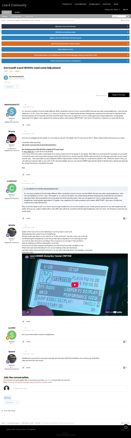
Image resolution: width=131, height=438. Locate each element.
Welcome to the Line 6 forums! (65, 26)
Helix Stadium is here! (65, 49)
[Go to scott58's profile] (11, 335)
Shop (116, 4)
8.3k (12, 196)
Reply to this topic (118, 95)
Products (67, 4)
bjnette (12, 225)
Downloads (94, 4)
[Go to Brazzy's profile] (11, 138)
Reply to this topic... (21, 388)
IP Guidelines (31, 429)
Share (8, 82)
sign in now (48, 380)
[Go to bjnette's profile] (11, 232)
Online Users (29, 16)
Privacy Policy (21, 429)
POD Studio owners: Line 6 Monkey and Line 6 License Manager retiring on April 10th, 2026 (65, 55)
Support (107, 4)
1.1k (12, 240)
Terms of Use (10, 429)
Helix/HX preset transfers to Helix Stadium (65, 43)
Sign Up (125, 9)
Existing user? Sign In (112, 9)
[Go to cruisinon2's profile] (11, 188)
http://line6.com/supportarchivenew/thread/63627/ (39, 145)
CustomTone (80, 4)
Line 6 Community (14, 5)
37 (12, 343)
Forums (4, 16)
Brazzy (12, 131)
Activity (17, 12)
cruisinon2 (12, 181)
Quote (28, 125)
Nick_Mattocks (29, 152)
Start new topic (101, 95)
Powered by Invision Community (65, 435)
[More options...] (26, 104)
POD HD (22, 79)
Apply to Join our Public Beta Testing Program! (65, 38)
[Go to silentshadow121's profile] (6, 77)
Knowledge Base (16, 16)
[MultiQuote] (23, 125)
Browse (6, 12)
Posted (28, 107)
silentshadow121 (17, 76)
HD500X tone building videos (65, 32)
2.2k (12, 147)
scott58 (11, 328)
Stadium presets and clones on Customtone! (65, 61)
